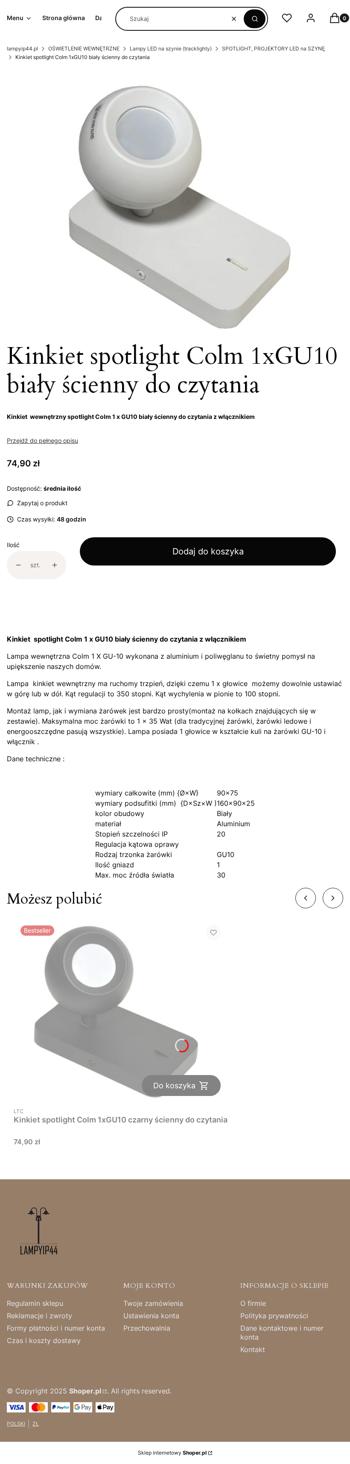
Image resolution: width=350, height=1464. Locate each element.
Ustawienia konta (151, 1315)
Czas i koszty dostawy (44, 1340)
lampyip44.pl (22, 48)
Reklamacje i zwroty (39, 1315)
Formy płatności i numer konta (56, 1328)
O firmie (253, 1303)
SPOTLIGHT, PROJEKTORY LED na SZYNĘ (273, 48)
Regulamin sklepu (35, 1303)
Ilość (13, 544)
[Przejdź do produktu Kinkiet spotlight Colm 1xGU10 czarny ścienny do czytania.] (121, 1011)
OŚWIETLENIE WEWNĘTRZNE (84, 48)
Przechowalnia (146, 1328)
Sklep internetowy (172, 1452)
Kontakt (252, 1349)
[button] (254, 18)
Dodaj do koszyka (208, 551)
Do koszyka (174, 1085)
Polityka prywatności (274, 1315)
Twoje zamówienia (153, 1303)
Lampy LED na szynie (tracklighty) (171, 48)
